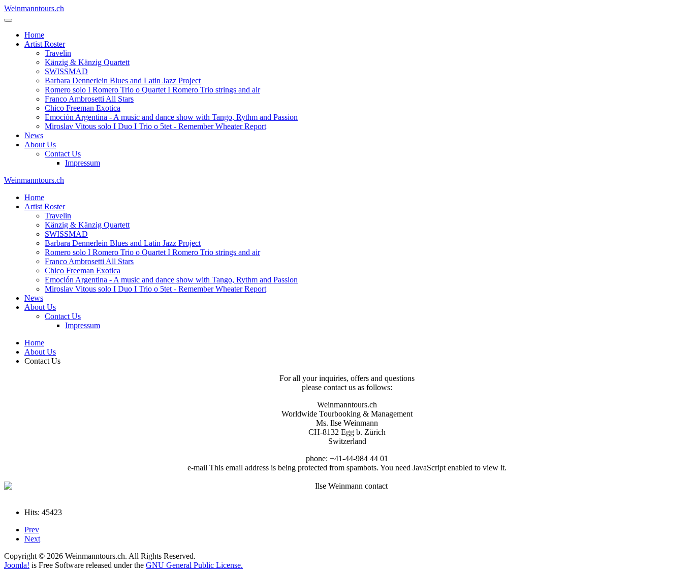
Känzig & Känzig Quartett (87, 62)
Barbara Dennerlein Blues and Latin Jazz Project (123, 80)
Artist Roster (44, 44)
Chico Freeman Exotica (82, 108)
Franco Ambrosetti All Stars (89, 98)
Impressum (82, 162)
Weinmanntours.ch (34, 8)
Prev (31, 529)
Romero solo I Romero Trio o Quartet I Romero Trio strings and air (152, 89)
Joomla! (16, 565)
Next (32, 538)
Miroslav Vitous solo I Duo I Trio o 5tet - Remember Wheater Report (155, 126)
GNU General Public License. (194, 565)
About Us (40, 144)
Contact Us (63, 153)
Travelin (58, 53)
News (33, 135)
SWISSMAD (66, 71)
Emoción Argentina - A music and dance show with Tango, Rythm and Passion (171, 117)
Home (34, 34)
